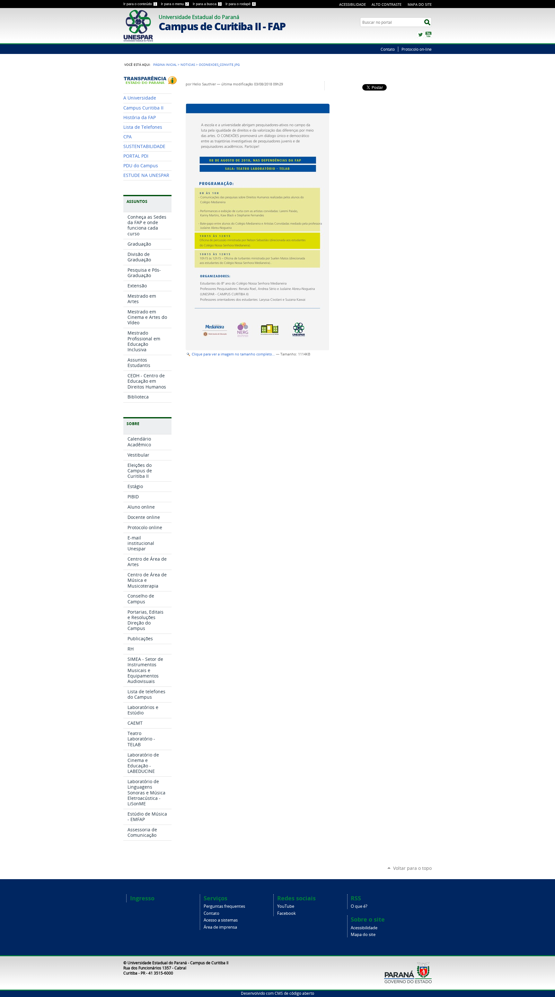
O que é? (359, 906)
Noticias (188, 64)
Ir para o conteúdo (139, 4)
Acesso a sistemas (221, 920)
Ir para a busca (207, 4)
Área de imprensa (220, 927)
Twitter (420, 34)
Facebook (286, 913)
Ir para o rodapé (240, 4)
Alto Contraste (386, 4)
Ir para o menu (174, 4)
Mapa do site (363, 934)
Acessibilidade (352, 4)
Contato (388, 49)
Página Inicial (165, 64)
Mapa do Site (420, 4)
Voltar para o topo (412, 868)
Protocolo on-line (416, 49)
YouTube (428, 34)
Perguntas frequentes (224, 906)
